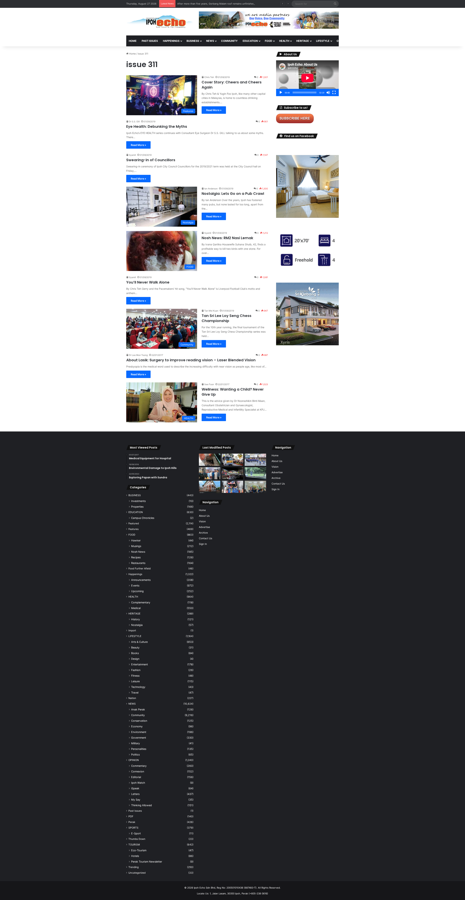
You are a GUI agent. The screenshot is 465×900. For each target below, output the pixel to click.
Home (133, 40)
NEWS (210, 40)
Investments (138, 501)
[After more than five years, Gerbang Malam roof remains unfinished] (232, 473)
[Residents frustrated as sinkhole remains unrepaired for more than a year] (209, 460)
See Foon (209, 384)
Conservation (139, 720)
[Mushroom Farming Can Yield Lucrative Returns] (255, 487)
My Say (135, 799)
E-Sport (136, 833)
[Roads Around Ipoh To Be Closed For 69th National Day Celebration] (255, 460)
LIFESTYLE (322, 40)
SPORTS (359, 40)
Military (135, 743)
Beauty (135, 647)
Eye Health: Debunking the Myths (156, 126)
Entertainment (139, 664)
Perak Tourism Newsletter (146, 861)
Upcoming (137, 591)
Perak (131, 822)
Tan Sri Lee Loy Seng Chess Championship (226, 318)
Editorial (136, 777)
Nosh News (138, 551)
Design (135, 658)
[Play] (281, 92)
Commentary (139, 765)
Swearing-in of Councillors (150, 159)
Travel (134, 692)
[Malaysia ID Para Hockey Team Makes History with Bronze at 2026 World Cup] (232, 487)
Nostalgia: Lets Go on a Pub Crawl (233, 193)
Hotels (135, 855)
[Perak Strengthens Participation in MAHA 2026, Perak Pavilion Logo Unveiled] (232, 460)
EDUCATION (250, 40)
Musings (136, 546)
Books (135, 653)
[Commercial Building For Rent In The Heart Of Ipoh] (209, 487)
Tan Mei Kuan (211, 310)
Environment (138, 732)
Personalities (138, 748)
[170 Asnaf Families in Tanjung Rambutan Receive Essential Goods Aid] (209, 473)
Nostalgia (137, 624)
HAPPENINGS (171, 40)
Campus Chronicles (142, 517)
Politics (135, 754)
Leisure (135, 681)
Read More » (213, 110)
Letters (135, 793)
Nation (132, 698)
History (135, 619)
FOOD (268, 40)
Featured (133, 523)
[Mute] (328, 92)
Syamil (132, 155)
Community (138, 715)
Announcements (141, 579)
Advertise (204, 527)
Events (135, 585)
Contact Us (205, 538)
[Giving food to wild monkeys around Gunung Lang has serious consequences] (255, 473)
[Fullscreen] (334, 92)
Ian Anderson (211, 188)
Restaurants (138, 562)
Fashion (135, 670)
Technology (138, 686)
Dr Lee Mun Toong (138, 355)
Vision (202, 521)
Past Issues (150, 40)
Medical (136, 608)
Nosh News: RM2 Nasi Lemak (227, 237)
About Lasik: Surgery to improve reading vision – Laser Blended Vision (191, 360)
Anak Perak (138, 709)
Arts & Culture (139, 641)
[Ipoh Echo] (159, 21)
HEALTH (284, 40)
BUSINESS (193, 40)
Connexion (137, 771)
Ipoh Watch (138, 782)
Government (138, 737)
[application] (307, 78)
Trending (133, 867)
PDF (130, 816)
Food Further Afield (139, 568)
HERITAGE (302, 40)
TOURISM (375, 40)
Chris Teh (209, 77)
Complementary (140, 602)
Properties (137, 506)
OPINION (342, 40)
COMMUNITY (229, 40)
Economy (137, 726)
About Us (204, 515)
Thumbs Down (136, 838)
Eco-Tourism (138, 850)
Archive (203, 532)
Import (132, 630)
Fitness (135, 675)
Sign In (203, 544)
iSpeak (135, 788)
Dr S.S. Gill (134, 121)
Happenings (135, 574)
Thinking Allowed (141, 805)
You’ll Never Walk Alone (147, 282)
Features (133, 529)
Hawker (136, 540)
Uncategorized (136, 872)
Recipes (136, 557)
